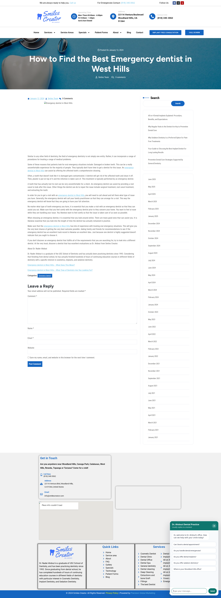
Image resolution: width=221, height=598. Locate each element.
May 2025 (151, 187)
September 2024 (154, 246)
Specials (82, 32)
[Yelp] (182, 3)
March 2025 (152, 201)
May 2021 (151, 408)
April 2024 (152, 282)
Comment (32, 296)
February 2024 (153, 297)
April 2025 (152, 194)
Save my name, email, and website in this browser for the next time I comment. (62, 357)
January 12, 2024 (37, 98)
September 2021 (154, 378)
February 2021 (153, 430)
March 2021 (152, 422)
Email (31, 338)
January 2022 (153, 356)
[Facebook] (174, 3)
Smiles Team (53, 98)
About (115, 32)
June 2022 (152, 327)
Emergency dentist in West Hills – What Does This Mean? (51, 265)
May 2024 (151, 275)
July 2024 (151, 260)
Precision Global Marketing (143, 593)
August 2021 (152, 386)
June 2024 (152, 268)
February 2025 (153, 209)
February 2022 (153, 349)
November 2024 (154, 231)
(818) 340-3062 (128, 3)
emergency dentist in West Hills (71, 195)
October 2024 (153, 238)
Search (155, 98)
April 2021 (152, 415)
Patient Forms (101, 32)
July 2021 (151, 393)
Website (31, 348)
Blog (129, 32)
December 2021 (154, 364)
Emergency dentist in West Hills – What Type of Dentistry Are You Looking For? (60, 270)
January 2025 (153, 216)
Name (31, 328)
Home (36, 32)
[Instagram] (178, 3)
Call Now (47, 474)
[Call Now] (41, 475)
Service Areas (67, 32)
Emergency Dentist (45, 276)
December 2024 (154, 223)
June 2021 (152, 400)
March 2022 (152, 341)
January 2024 (153, 305)
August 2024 (152, 253)
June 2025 (152, 179)
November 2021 (154, 371)
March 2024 (152, 290)
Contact (139, 32)
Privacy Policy (112, 593)
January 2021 (153, 437)
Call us (73, 3)
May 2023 (151, 319)
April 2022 (152, 334)
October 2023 (153, 312)
